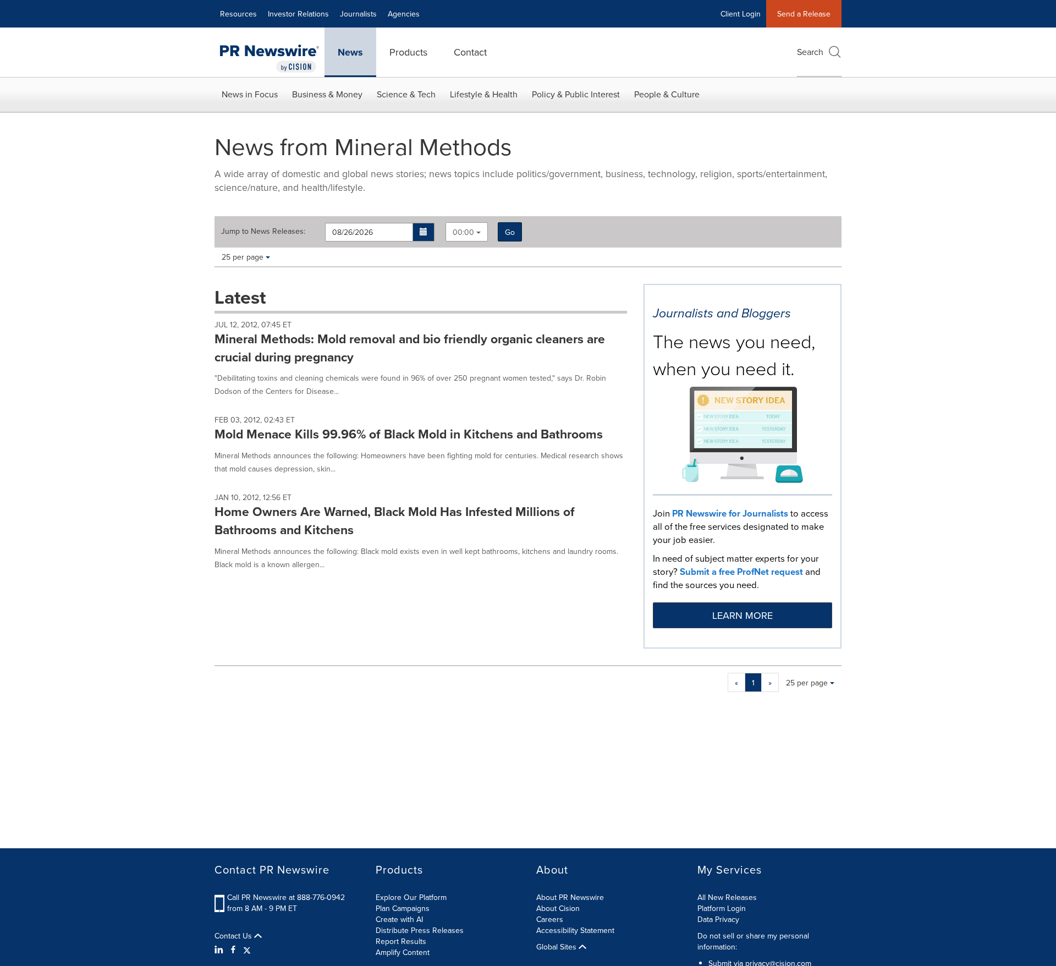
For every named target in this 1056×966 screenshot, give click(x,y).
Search (810, 52)
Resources (238, 13)
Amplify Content (403, 952)
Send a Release (804, 13)
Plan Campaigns (403, 908)
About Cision (558, 908)
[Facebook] (233, 949)
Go (510, 232)
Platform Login (721, 908)
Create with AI (399, 919)
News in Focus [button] (250, 94)
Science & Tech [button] (406, 94)
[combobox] (467, 231)
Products (408, 52)
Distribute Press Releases (420, 930)
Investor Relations (298, 13)
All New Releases (727, 897)
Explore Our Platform (411, 897)
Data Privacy (718, 919)
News (350, 52)
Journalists (358, 13)
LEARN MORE (742, 615)
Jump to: (263, 231)
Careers (549, 919)
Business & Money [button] (327, 94)
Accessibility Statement (575, 930)
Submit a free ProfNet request (741, 571)
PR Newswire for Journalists (730, 513)
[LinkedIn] (220, 949)
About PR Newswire (570, 897)
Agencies (404, 13)
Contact (470, 52)
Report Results (401, 941)
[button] (424, 232)
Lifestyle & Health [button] (484, 94)
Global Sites (557, 946)
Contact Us (234, 935)
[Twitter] (247, 949)
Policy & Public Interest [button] (576, 94)
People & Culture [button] (667, 94)
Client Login (741, 13)
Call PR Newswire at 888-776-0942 (286, 897)
